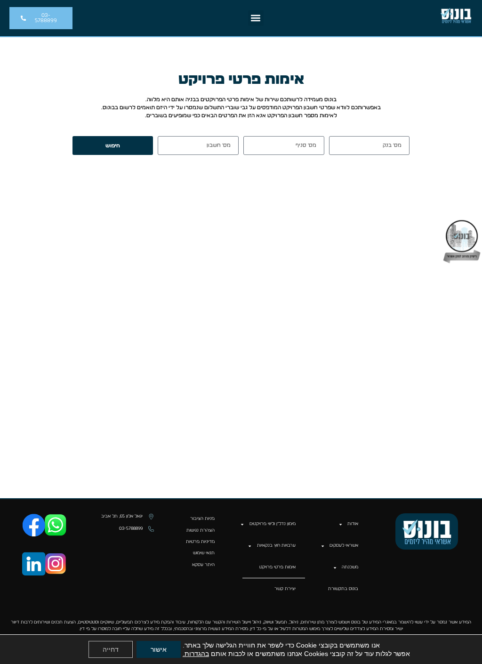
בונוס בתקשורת (343, 589)
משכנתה (350, 567)
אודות (352, 524)
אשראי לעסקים (343, 545)
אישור (159, 649)
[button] (256, 18)
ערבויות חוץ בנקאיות (276, 545)
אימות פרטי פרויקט (277, 567)
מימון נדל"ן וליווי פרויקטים (272, 524)
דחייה (111, 649)
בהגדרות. (196, 653)
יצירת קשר (285, 589)
